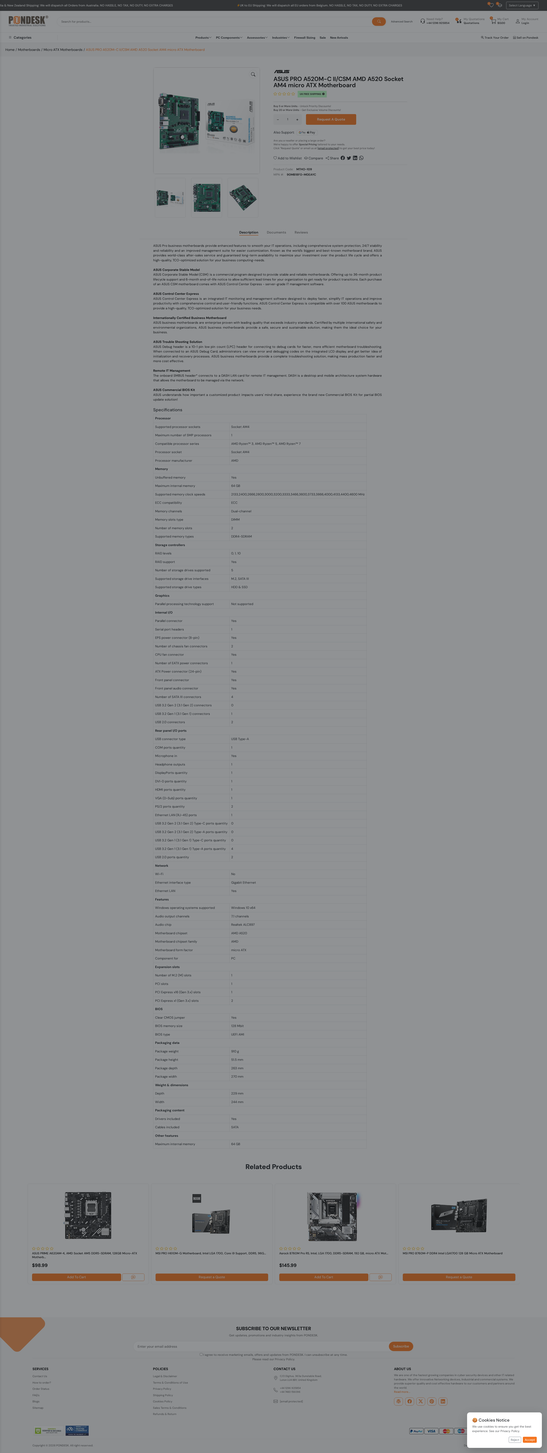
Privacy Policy (509, 1431)
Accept (530, 1440)
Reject (515, 1440)
